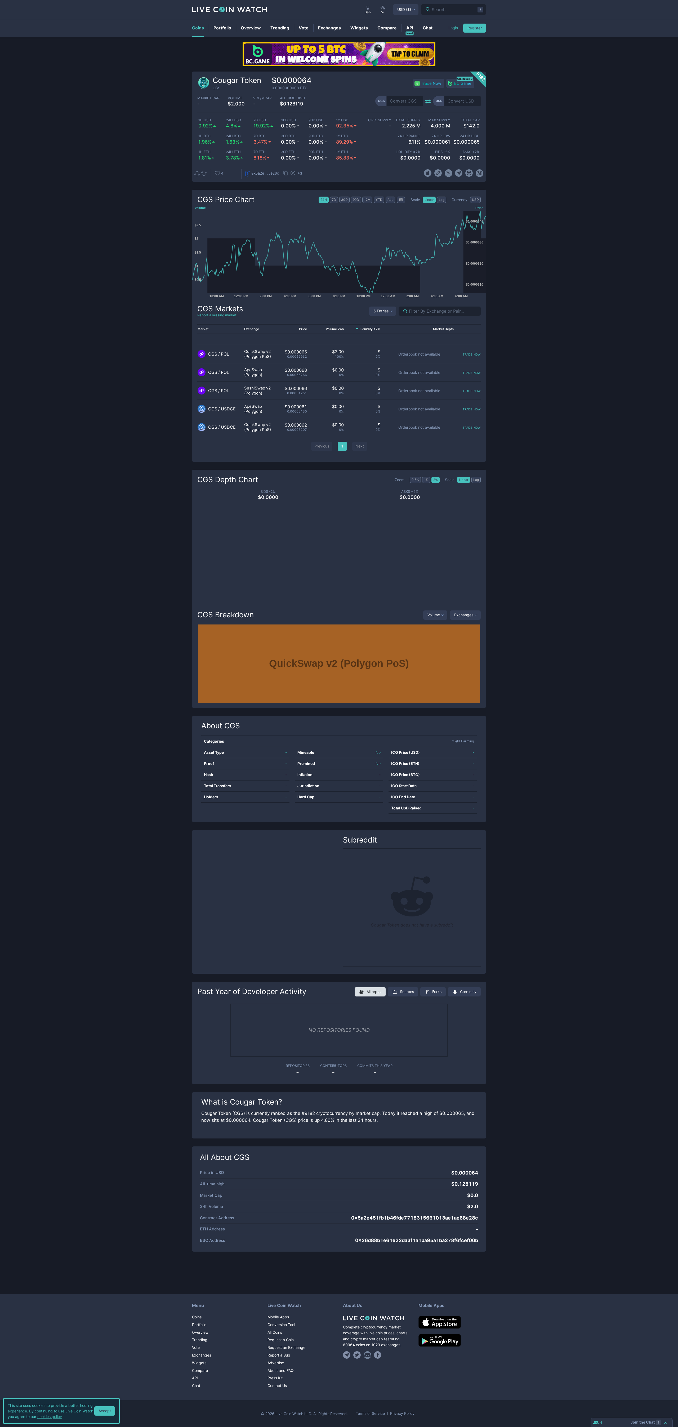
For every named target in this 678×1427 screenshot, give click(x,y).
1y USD (342, 120)
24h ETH (233, 152)
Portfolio (199, 1324)
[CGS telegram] (459, 173)
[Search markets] (403, 311)
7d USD (259, 120)
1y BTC (342, 136)
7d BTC (259, 136)
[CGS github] (469, 173)
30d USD (288, 120)
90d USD (316, 120)
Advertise (275, 1362)
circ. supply (379, 120)
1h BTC (204, 136)
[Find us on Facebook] (378, 1354)
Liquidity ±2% (408, 152)
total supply (408, 120)
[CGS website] (438, 173)
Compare (200, 1370)
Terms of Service (370, 1413)
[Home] (377, 1318)
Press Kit (275, 1378)
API (195, 1378)
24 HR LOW (440, 136)
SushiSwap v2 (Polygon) (257, 390)
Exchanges (463, 615)
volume (235, 98)
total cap (470, 120)
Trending (199, 1339)
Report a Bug (278, 1355)
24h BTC (233, 136)
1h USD (204, 120)
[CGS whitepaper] (427, 173)
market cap (208, 98)
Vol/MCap (262, 98)
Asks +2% (471, 152)
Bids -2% (442, 152)
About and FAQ (280, 1370)
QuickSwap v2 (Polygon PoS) (257, 354)
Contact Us (277, 1385)
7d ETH (259, 152)
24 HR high (470, 136)
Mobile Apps (278, 1317)
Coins (197, 1317)
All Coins (274, 1332)
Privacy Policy (402, 1413)
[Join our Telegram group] (347, 1354)
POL (225, 354)
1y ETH (342, 152)
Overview (200, 1332)
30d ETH (288, 152)
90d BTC (316, 136)
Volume (433, 615)
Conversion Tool (281, 1324)
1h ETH (204, 152)
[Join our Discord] (367, 1354)
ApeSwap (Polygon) (253, 372)
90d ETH (316, 152)
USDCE (228, 408)
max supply (439, 120)
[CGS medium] (479, 173)
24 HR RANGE (409, 136)
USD (404, 9)
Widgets (199, 1362)
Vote (196, 1347)
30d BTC (288, 136)
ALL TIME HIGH (292, 98)
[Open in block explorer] (293, 173)
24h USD (233, 120)
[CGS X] (448, 173)
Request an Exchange (286, 1347)
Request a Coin (280, 1339)
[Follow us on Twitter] (357, 1354)
